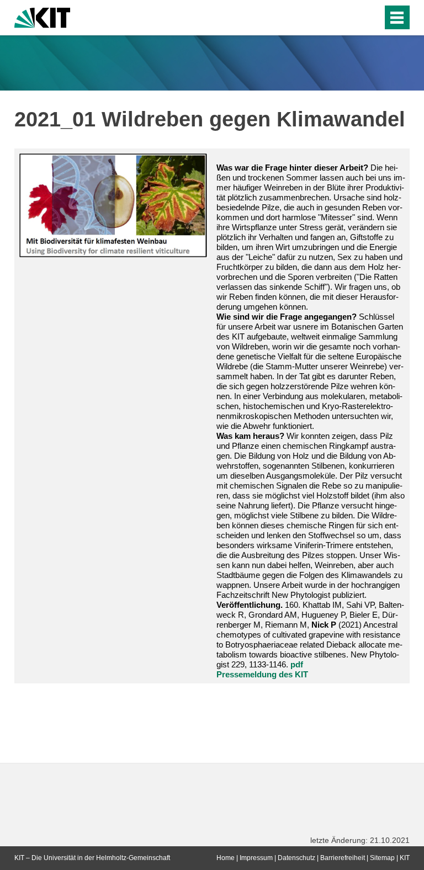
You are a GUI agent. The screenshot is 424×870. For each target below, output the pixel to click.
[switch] (352, 18)
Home (225, 858)
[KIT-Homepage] (42, 16)
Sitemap (382, 858)
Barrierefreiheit (342, 858)
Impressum (256, 858)
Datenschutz (296, 858)
